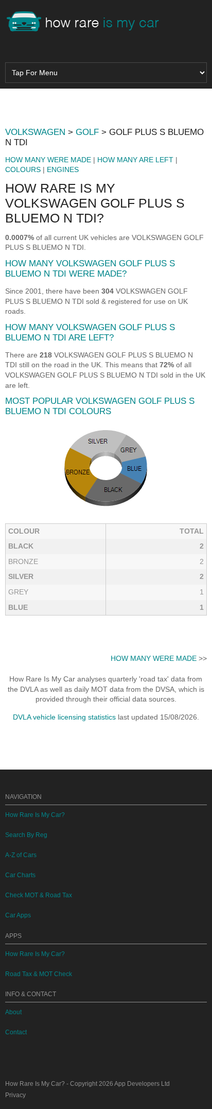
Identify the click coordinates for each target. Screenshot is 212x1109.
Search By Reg (26, 835)
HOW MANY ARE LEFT (135, 160)
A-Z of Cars (21, 855)
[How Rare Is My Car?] (87, 23)
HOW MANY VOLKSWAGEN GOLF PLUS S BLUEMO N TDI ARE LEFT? (90, 332)
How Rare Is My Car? (35, 814)
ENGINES (63, 169)
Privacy (15, 1095)
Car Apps (18, 915)
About (13, 1012)
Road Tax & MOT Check (38, 974)
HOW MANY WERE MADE (48, 160)
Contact (16, 1032)
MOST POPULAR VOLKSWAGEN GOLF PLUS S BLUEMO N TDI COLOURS (100, 406)
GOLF (87, 132)
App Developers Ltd (142, 1083)
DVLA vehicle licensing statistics (64, 717)
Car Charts (20, 875)
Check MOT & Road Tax (38, 895)
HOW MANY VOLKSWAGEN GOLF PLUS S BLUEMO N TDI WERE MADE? (90, 269)
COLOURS (23, 169)
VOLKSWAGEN (35, 132)
